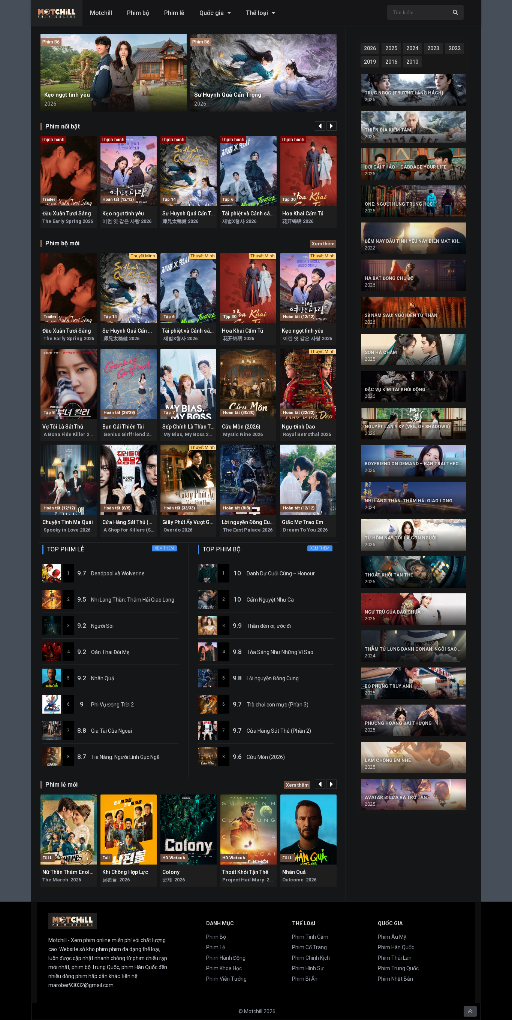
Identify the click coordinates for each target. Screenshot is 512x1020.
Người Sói (102, 626)
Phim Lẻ (215, 947)
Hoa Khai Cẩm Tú (302, 214)
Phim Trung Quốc (398, 968)
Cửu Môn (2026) (241, 427)
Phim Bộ (216, 937)
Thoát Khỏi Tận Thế (245, 872)
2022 (455, 48)
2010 (412, 62)
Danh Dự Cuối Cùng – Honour (281, 573)
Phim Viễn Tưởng (226, 979)
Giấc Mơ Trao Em (302, 522)
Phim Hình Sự (308, 968)
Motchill (101, 12)
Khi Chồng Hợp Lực (125, 872)
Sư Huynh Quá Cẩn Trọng (192, 214)
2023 (433, 48)
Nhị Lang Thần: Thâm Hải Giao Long (132, 600)
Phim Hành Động (226, 958)
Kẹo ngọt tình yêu (123, 214)
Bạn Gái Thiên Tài (123, 427)
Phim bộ (138, 12)
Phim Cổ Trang (309, 947)
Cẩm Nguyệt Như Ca (270, 600)
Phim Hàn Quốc (396, 947)
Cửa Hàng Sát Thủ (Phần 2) (134, 522)
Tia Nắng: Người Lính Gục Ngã (125, 757)
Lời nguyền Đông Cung (249, 522)
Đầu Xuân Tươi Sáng (66, 214)
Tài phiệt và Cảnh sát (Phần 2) (257, 214)
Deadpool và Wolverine (118, 573)
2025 (391, 48)
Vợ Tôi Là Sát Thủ (62, 427)
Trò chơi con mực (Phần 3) (277, 705)
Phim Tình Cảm (310, 937)
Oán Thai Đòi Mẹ (110, 652)
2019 (370, 62)
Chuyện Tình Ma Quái (67, 522)
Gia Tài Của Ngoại (111, 731)
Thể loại (257, 12)
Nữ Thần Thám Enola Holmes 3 (79, 872)
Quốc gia (211, 12)
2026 (370, 48)
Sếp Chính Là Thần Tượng (192, 427)
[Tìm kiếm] (455, 12)
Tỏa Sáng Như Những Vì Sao (280, 652)
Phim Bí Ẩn (304, 979)
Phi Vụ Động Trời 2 (112, 705)
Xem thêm (323, 243)
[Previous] (320, 126)
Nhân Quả (102, 678)
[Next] (331, 126)
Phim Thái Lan (395, 958)
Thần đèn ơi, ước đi (269, 626)
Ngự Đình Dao (298, 427)
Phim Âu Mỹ (392, 937)
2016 (391, 62)
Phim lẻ (174, 12)
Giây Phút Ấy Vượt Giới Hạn (194, 522)
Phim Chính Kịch (311, 958)
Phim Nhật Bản (395, 979)
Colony (171, 872)
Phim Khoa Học (224, 968)
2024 (412, 48)
